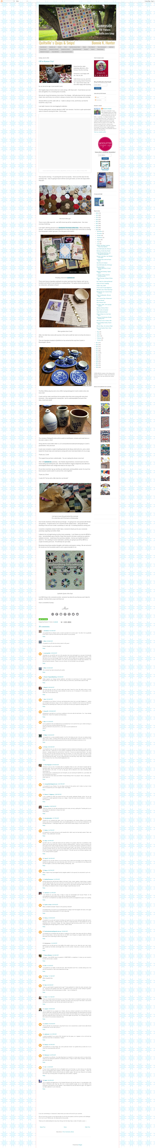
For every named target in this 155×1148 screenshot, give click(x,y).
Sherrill (46, 687)
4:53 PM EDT (51, 870)
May (98, 331)
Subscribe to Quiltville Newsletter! (105, 152)
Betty (45, 735)
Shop (65, 47)
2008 (97, 361)
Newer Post (42, 1127)
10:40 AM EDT (51, 747)
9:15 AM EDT (52, 630)
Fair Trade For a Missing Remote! (104, 281)
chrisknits (46, 630)
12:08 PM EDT (58, 794)
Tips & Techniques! (102, 47)
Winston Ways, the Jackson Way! (105, 326)
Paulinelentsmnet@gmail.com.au (52, 931)
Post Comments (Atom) (68, 1131)
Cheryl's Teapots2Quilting (50, 677)
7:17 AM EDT (51, 976)
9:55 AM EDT (49, 699)
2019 (97, 227)
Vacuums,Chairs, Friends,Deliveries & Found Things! (104, 268)
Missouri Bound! (100, 300)
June (98, 243)
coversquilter (47, 653)
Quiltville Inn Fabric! (65, 49)
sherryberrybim (48, 818)
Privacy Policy (43, 49)
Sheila (46, 830)
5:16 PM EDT (57, 879)
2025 (97, 215)
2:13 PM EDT (51, 830)
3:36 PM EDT (51, 858)
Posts (97, 97)
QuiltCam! (111, 47)
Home (65, 1127)
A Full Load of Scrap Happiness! (104, 287)
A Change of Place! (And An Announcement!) (103, 275)
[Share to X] (67, 622)
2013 (97, 350)
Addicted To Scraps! (44, 51)
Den (45, 721)
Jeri (45, 1067)
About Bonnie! (43, 47)
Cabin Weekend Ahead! (102, 312)
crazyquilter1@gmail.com (50, 784)
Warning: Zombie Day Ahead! (103, 251)
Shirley (46, 976)
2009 (97, 359)
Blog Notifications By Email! (102, 82)
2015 (97, 346)
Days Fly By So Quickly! (102, 310)
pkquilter (46, 806)
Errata (84, 47)
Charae (46, 1044)
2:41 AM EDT (54, 943)
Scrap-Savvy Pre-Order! (67, 51)
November (99, 233)
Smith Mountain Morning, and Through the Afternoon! (103, 253)
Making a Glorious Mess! (102, 308)
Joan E (46, 858)
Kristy (45, 747)
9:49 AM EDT (51, 687)
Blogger (80, 1144)
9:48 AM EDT (52, 1008)
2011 (97, 355)
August (99, 239)
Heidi (45, 1080)
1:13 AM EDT (50, 1067)
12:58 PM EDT (52, 806)
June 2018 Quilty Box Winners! (104, 248)
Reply (44, 636)
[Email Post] (61, 622)
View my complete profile (100, 132)
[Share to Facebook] (69, 622)
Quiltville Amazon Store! (75, 47)
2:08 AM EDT (65, 931)
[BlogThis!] (66, 622)
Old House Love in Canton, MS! (104, 320)
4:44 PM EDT (51, 1044)
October (99, 235)
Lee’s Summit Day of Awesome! (104, 298)
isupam (46, 1008)
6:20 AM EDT (55, 955)
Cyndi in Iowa (47, 904)
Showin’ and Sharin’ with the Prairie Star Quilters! (103, 246)
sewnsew (46, 892)
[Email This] (64, 622)
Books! (59, 47)
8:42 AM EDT (50, 985)
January (99, 340)
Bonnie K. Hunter (107, 108)
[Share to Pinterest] (70, 622)
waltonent (46, 1034)
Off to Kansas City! (101, 302)
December (99, 231)
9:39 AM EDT (60, 677)
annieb (46, 1023)
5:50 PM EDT (50, 1080)
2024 (97, 217)
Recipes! (86, 49)
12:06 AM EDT (51, 918)
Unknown (46, 1055)
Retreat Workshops (77, 49)
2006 (97, 365)
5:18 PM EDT (53, 1055)
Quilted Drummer (48, 879)
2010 (97, 357)
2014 (97, 348)
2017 (97, 342)
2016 (97, 344)
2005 (97, 367)
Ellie (45, 641)
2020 (97, 225)
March (98, 336)
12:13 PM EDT (53, 1034)
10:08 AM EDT (52, 711)
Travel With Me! (55, 51)
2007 (97, 363)
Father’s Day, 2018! (101, 285)
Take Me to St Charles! (102, 263)
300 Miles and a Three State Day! (104, 289)
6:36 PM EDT (55, 904)
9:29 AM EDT (50, 641)
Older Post (87, 1127)
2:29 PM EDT (50, 840)
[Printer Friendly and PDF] (43, 619)
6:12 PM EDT (52, 892)
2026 (97, 213)
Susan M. (46, 711)
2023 (97, 219)
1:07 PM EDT (56, 818)
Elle (45, 965)
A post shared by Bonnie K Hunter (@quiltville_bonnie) (56, 170)
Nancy (45, 870)
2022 (97, 221)
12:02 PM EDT (61, 784)
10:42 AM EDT (51, 1023)
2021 (97, 223)
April (98, 334)
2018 (97, 229)
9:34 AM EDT (50, 668)
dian (45, 699)
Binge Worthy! (100, 49)
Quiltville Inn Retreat (53, 49)
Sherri (46, 997)
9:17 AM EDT (51, 997)
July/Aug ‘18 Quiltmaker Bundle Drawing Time (104, 318)
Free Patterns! (92, 47)
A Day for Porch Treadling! (103, 283)
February (99, 338)
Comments (98, 100)
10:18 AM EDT (50, 735)
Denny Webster (48, 955)
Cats (45, 985)
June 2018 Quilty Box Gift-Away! (104, 265)
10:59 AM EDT (55, 764)
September (99, 237)
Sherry (46, 918)
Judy (45, 840)
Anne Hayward (48, 764)
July (98, 241)
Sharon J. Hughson (49, 794)
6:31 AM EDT (50, 965)
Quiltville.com (52, 47)
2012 (97, 353)
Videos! (92, 49)
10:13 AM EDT (49, 721)
